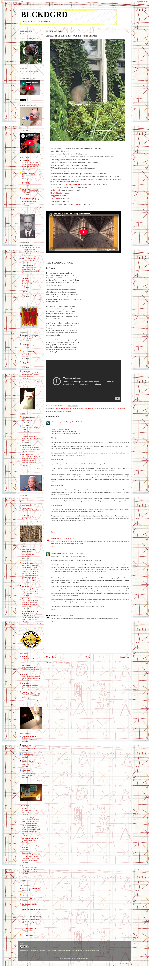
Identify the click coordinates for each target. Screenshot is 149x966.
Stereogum (25, 586)
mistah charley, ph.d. (58, 422)
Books (53, 408)
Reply (53, 532)
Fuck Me (99, 408)
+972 (23, 498)
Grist (23, 435)
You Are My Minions (29, 899)
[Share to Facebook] (75, 406)
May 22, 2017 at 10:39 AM (65, 538)
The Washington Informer (30, 838)
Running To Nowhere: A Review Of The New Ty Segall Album (29, 554)
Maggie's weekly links (58, 196)
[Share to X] (73, 406)
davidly (53, 615)
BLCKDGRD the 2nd (29, 928)
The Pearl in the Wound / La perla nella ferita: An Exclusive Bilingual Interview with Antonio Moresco (31, 460)
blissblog (25, 562)
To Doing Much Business (30, 756)
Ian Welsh (25, 278)
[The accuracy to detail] (29, 923)
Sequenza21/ (26, 599)
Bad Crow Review (28, 761)
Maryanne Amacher (75, 204)
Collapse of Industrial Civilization (29, 737)
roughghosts (26, 371)
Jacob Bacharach (27, 754)
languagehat (26, 182)
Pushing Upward (27, 692)
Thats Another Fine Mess (30, 189)
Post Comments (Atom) (62, 662)
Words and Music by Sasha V (31, 910)
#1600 (24, 203)
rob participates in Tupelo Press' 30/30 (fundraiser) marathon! (30, 355)
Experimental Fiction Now (59, 201)
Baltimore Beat (27, 853)
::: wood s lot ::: (27, 502)
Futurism (25, 291)
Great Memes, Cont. (28, 260)
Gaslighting (54, 190)
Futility (105, 408)
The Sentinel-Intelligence (30, 335)
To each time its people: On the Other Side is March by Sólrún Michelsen (30, 374)
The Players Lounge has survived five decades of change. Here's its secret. (30, 869)
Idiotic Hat (25, 362)
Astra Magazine (27, 508)
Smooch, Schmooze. (28, 184)
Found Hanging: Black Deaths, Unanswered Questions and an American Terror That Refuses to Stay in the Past (30, 844)
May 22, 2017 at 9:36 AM (73, 422)
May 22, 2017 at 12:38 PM (65, 615)
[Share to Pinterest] (77, 406)
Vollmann (68, 411)
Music (110, 408)
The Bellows (26, 665)
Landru (53, 538)
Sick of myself (55, 187)
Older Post (124, 657)
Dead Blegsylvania (90, 408)
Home (88, 657)
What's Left (26, 770)
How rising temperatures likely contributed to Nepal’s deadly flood (31, 438)
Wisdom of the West (28, 894)
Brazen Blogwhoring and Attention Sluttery (69, 408)
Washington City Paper (29, 818)
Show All (39, 207)
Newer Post (51, 657)
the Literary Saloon (28, 173)
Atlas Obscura (26, 515)
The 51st (25, 866)
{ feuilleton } (26, 344)
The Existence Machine (29, 904)
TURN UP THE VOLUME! (31, 612)
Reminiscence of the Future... (28, 418)
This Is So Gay (27, 745)
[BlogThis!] (71, 406)
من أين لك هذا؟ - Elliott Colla (31, 889)
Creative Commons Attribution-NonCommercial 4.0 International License (75, 950)
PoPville (24, 809)
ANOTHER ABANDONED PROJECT (31, 920)
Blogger (85, 958)
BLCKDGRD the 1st (29, 935)
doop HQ (25, 656)
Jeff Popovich (35, 950)
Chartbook (25, 160)
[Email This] (69, 406)
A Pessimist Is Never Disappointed (28, 550)
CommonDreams (27, 265)
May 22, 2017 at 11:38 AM (74, 553)
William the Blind (61, 151)
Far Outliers (26, 426)
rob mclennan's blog (28, 351)
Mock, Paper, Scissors (29, 258)
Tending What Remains (29, 740)
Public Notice (26, 445)
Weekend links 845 (28, 346)
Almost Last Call (27, 930)
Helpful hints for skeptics (59, 193)
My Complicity (118, 408)
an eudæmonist (27, 505)
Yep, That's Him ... (28, 420)
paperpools (25, 683)
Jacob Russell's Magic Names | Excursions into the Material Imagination (31, 199)
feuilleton (55, 199)
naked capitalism (27, 245)
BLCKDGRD (44, 14)
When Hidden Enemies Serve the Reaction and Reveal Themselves (29, 773)
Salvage (24, 674)
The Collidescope (27, 454)
